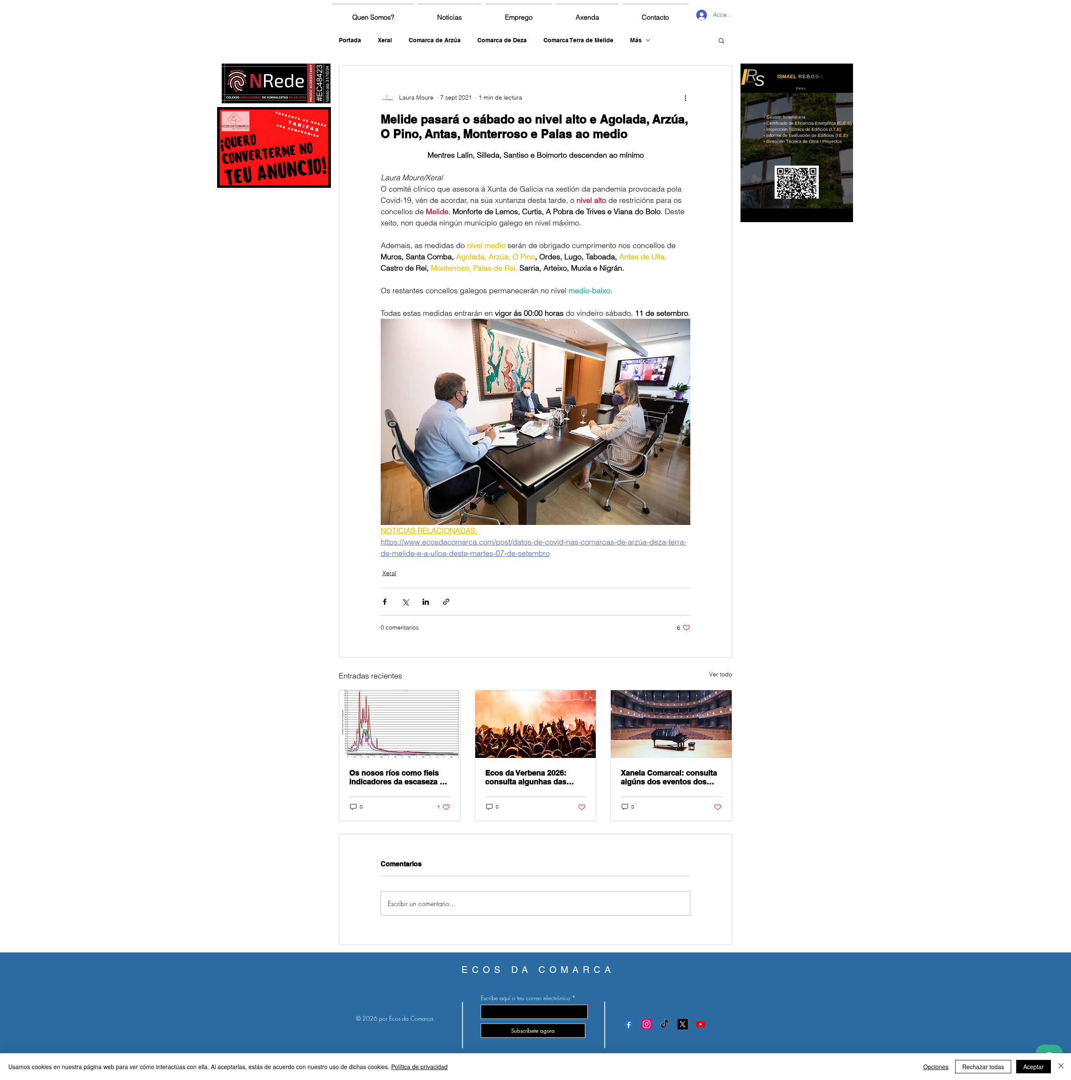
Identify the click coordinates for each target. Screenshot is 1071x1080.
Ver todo (720, 674)
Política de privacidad (419, 1066)
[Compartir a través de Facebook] (385, 602)
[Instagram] (646, 1024)
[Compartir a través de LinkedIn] (426, 602)
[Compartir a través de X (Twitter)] (405, 602)
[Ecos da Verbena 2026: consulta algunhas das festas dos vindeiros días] (535, 724)
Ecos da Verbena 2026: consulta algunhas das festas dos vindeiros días (530, 777)
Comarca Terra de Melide (578, 40)
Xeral (385, 40)
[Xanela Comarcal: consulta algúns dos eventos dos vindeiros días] (671, 724)
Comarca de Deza (502, 40)
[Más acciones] (685, 97)
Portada (350, 40)
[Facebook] (628, 1024)
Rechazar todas (983, 1066)
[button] (721, 40)
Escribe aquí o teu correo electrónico (525, 998)
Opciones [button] (935, 1066)
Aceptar (1033, 1066)
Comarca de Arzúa (435, 40)
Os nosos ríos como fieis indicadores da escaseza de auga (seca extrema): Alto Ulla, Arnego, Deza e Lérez (398, 777)
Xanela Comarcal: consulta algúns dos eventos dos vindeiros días (669, 777)
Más (636, 40)
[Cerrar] (1061, 1066)
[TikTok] (664, 1024)
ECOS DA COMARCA (538, 970)
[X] (682, 1024)
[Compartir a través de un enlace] (446, 602)
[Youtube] (700, 1024)
